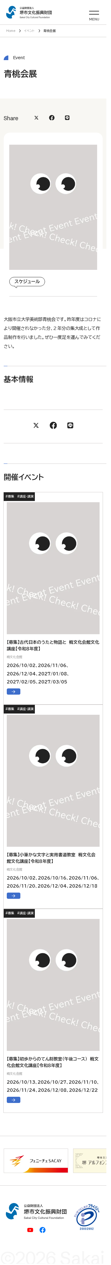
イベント (29, 30)
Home (10, 30)
